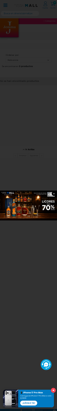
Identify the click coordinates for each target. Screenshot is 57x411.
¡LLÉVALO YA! (28, 403)
